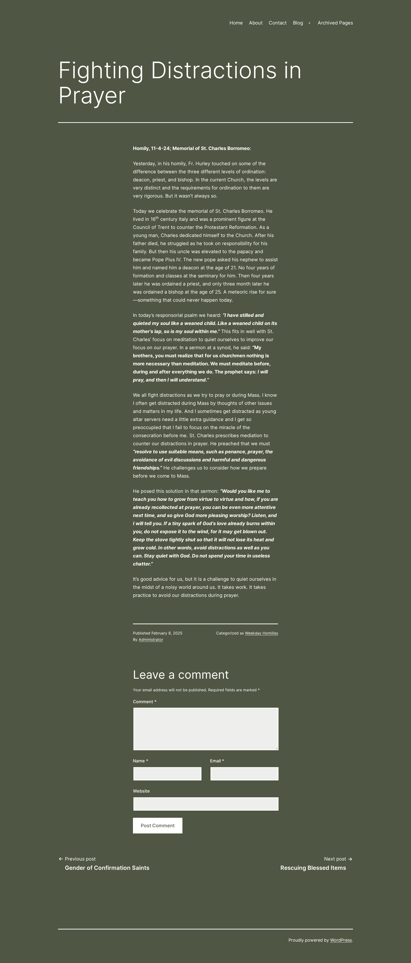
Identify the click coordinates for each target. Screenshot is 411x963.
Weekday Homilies (261, 633)
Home (236, 23)
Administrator (151, 639)
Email (217, 760)
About (256, 23)
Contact (278, 23)
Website (141, 791)
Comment (145, 701)
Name (140, 760)
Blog (298, 23)
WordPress (341, 940)
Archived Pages (335, 23)
